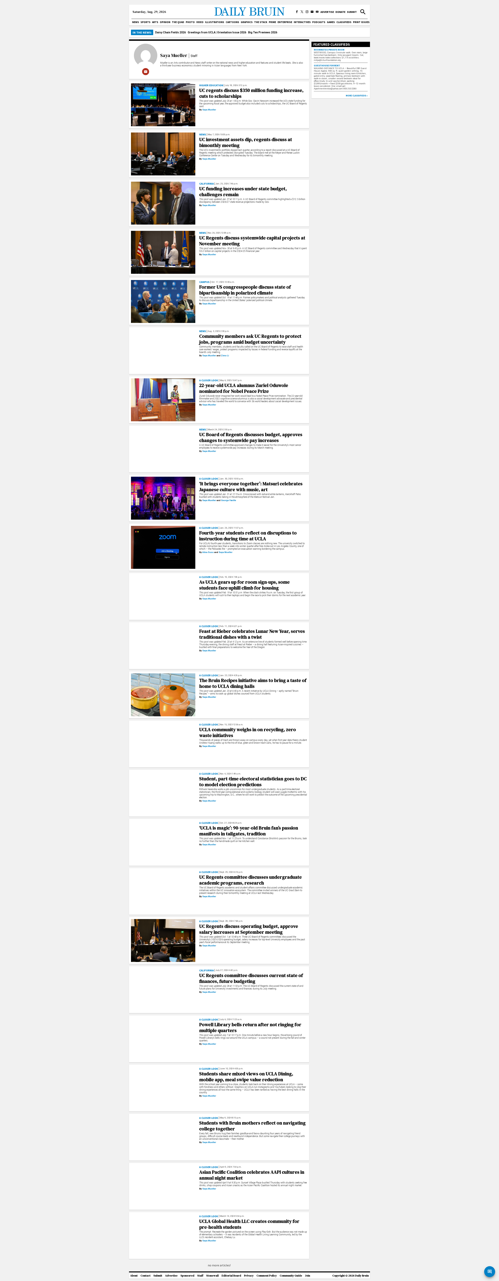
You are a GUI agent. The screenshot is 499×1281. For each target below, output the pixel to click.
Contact (145, 1275)
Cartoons (232, 22)
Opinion (165, 22)
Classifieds (343, 22)
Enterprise (285, 22)
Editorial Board (231, 1275)
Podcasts (318, 22)
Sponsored (187, 1275)
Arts (155, 22)
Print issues (361, 22)
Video (199, 22)
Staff (200, 1275)
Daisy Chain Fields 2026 (170, 32)
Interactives (302, 22)
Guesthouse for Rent (327, 65)
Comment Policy (267, 1275)
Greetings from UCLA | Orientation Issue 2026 (217, 32)
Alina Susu (208, 552)
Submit (352, 12)
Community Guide (291, 1275)
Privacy (249, 1275)
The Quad (178, 22)
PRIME (272, 22)
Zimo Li (225, 355)
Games (331, 22)
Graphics (247, 22)
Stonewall (212, 1275)
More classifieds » (357, 95)
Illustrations (214, 22)
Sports (145, 22)
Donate (340, 12)
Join (307, 1275)
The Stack (260, 22)
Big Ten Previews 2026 (262, 32)
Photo (190, 22)
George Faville (228, 500)
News (135, 22)
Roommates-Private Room (329, 49)
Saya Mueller (173, 55)
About (134, 1275)
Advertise (327, 12)
